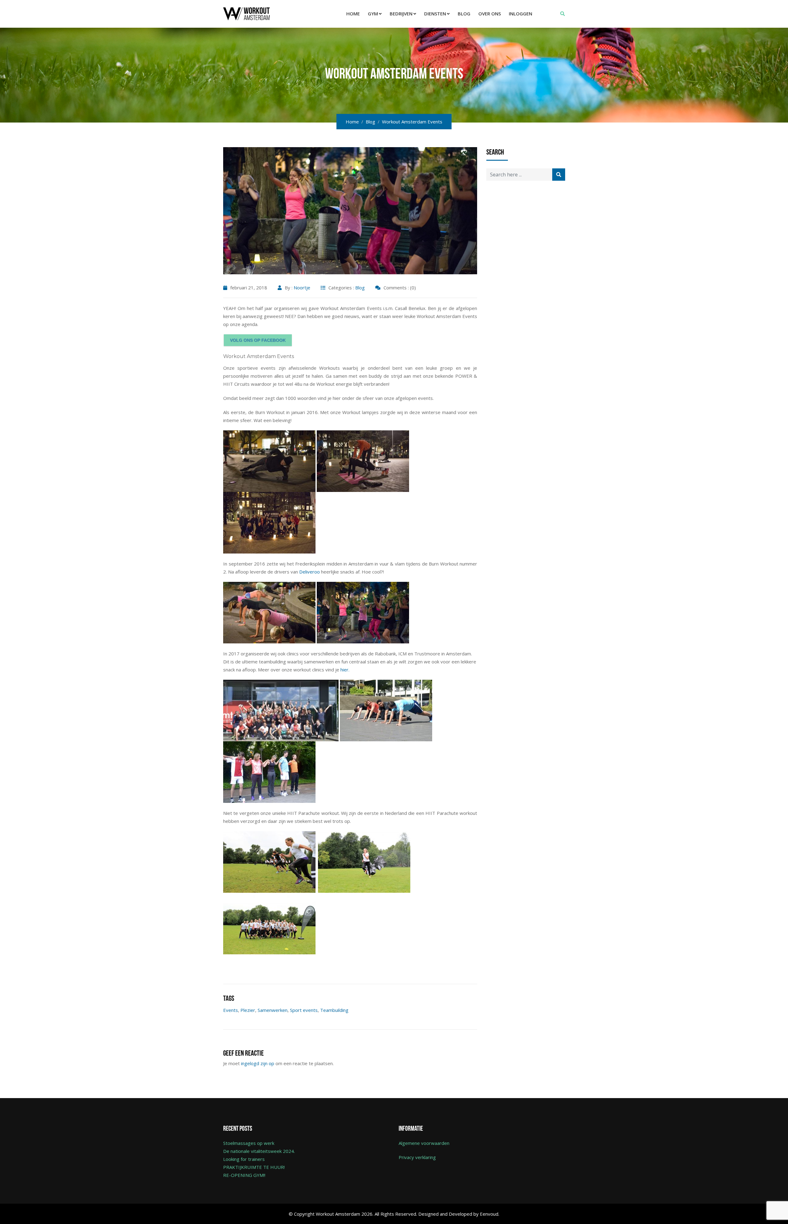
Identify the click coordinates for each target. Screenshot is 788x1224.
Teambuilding (334, 1010)
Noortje (302, 287)
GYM (373, 13)
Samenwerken (272, 1010)
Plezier (247, 1010)
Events (230, 1010)
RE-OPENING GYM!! (244, 1175)
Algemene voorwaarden (424, 1143)
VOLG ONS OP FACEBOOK (258, 340)
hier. (345, 669)
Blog (464, 13)
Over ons (489, 13)
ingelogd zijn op (257, 1063)
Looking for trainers (244, 1159)
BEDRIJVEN (401, 13)
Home (353, 13)
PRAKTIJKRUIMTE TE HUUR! (254, 1167)
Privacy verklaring (417, 1157)
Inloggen (520, 13)
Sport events (304, 1010)
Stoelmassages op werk (248, 1143)
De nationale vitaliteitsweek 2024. (259, 1151)
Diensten (435, 13)
